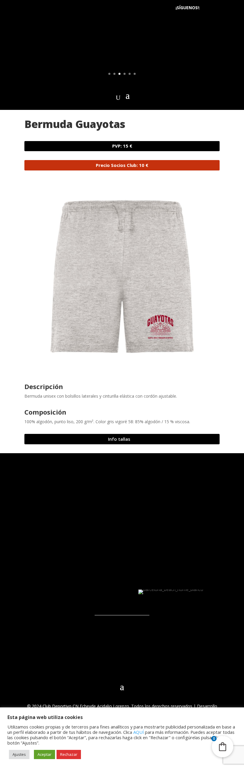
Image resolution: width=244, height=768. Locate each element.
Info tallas (119, 439)
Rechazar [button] (68, 754)
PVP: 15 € (122, 146)
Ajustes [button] (19, 754)
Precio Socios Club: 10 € (122, 165)
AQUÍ (138, 732)
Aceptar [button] (44, 754)
